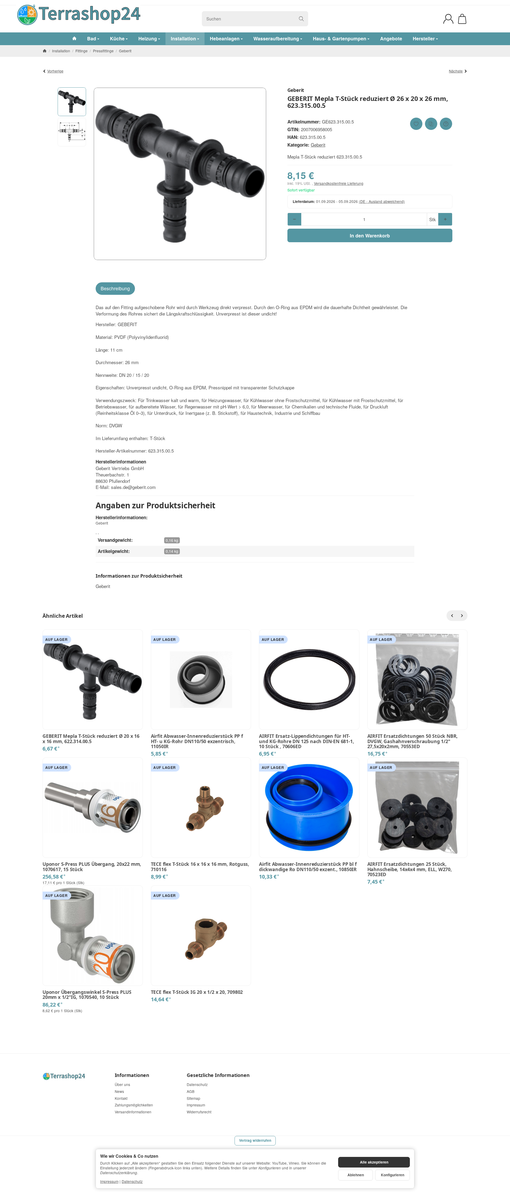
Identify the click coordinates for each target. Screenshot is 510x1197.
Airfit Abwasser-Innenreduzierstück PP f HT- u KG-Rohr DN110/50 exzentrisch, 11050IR (197, 741)
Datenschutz (132, 1181)
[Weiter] (462, 615)
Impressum (109, 1181)
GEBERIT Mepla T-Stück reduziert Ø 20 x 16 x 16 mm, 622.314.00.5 (90, 739)
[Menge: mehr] (445, 219)
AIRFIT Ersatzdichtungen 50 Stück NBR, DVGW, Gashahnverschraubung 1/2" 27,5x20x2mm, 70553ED (412, 741)
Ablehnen (355, 1174)
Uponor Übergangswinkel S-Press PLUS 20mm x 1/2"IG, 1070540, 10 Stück (86, 995)
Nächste (456, 71)
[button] (72, 102)
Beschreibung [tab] (115, 288)
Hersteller (424, 38)
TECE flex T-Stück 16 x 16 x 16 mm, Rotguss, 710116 (200, 867)
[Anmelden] (448, 19)
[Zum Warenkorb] (462, 19)
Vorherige (55, 71)
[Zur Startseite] (113, 19)
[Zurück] (452, 615)
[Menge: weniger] (294, 219)
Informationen (132, 1075)
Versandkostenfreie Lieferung (338, 183)
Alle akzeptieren (374, 1162)
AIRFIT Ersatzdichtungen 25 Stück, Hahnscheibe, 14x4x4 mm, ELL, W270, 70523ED (409, 869)
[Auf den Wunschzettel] (416, 123)
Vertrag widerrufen (255, 1140)
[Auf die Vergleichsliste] (431, 123)
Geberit (318, 144)
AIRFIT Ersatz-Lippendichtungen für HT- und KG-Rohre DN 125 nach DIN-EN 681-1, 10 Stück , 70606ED (306, 741)
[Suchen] (301, 18)
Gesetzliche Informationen (218, 1075)
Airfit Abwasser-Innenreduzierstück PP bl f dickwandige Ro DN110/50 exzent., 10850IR (308, 867)
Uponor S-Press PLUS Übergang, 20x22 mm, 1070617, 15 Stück (91, 867)
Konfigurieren (392, 1174)
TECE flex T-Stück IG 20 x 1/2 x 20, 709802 (197, 992)
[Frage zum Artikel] (446, 123)
